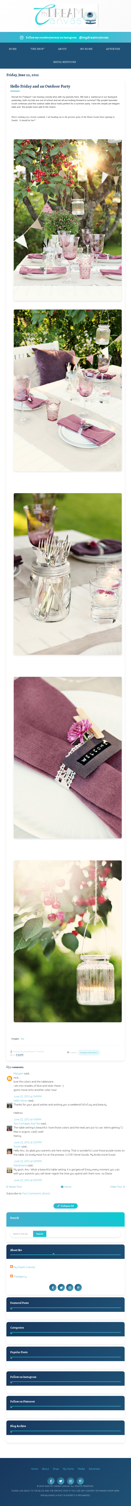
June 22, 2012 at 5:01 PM (28, 1142)
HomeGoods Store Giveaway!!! (40, 1368)
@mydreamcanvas (93, 37)
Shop (56, 1468)
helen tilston (21, 1100)
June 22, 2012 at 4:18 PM (27, 1119)
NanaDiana (20, 1165)
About (62, 49)
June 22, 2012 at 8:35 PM (28, 1180)
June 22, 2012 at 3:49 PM (28, 1096)
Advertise (113, 49)
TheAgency (20, 1276)
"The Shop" (37, 49)
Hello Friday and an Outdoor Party (40, 86)
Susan (17, 1146)
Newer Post (15, 1186)
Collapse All (67, 1206)
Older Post (116, 1186)
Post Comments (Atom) (36, 1193)
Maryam (18, 1073)
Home (13, 49)
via (22, 1038)
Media (81, 1468)
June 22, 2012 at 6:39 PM (28, 1161)
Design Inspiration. (89, 1052)
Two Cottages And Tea (27, 1123)
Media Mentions (64, 62)
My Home (86, 49)
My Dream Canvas (24, 1267)
